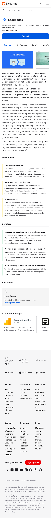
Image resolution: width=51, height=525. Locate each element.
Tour (7, 398)
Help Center (10, 428)
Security (39, 445)
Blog (37, 389)
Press (22, 448)
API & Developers (10, 447)
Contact (23, 428)
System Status (8, 453)
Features (9, 401)
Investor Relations (24, 432)
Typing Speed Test (40, 399)
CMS (18, 10)
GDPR (38, 448)
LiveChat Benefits (9, 394)
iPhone (29, 372)
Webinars (9, 431)
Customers (25, 389)
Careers (23, 451)
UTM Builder (40, 404)
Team (22, 437)
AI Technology (40, 408)
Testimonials (26, 398)
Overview (7, 45)
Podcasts (39, 392)
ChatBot (9, 410)
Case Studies (23, 394)
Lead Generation (10, 405)
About (23, 440)
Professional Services (10, 441)
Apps (11, 10)
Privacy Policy (38, 441)
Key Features (21, 45)
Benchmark (40, 395)
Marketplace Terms (12, 303)
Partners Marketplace (10, 435)
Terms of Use (39, 435)
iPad (24, 372)
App (7, 413)
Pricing (8, 389)
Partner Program (24, 444)
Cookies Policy (24, 503)
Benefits (35, 45)
